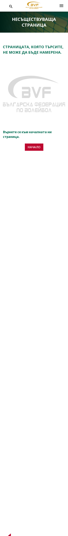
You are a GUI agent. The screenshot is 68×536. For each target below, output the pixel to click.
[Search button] (11, 6)
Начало (34, 147)
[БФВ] (34, 6)
